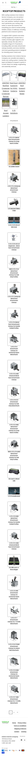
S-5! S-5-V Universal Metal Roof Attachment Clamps (14, 299)
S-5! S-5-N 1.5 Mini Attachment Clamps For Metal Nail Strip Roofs (14, 647)
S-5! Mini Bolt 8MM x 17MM (14, 209)
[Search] (5, 2)
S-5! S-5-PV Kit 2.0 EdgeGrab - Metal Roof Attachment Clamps (14, 247)
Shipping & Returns (20, 729)
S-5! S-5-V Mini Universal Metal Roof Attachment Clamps (14, 546)
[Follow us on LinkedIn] (24, 740)
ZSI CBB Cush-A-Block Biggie (14, 568)
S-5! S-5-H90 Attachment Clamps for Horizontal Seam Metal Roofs (14, 594)
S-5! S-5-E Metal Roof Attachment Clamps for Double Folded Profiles (14, 325)
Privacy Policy (22, 723)
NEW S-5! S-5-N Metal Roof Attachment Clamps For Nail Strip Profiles (14, 273)
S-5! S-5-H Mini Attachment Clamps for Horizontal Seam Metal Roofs (14, 674)
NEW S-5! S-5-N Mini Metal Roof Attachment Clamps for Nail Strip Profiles (14, 455)
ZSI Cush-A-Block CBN (14, 480)
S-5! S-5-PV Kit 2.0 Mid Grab (14, 226)
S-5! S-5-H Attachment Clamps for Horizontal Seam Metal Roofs (14, 350)
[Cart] (19, 2)
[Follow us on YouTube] (21, 740)
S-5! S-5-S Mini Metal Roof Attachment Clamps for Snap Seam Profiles (14, 428)
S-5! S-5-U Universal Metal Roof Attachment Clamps (14, 189)
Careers (16, 732)
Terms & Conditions (20, 726)
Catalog (23, 732)
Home (14, 723)
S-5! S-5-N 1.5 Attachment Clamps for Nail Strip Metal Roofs (14, 403)
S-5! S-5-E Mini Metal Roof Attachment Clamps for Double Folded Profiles (14, 520)
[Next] (17, 712)
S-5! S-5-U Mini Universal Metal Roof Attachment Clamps (14, 376)
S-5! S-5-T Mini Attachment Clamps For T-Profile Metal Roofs (14, 700)
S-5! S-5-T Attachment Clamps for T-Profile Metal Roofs (14, 620)
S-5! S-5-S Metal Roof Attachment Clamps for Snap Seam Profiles (14, 140)
